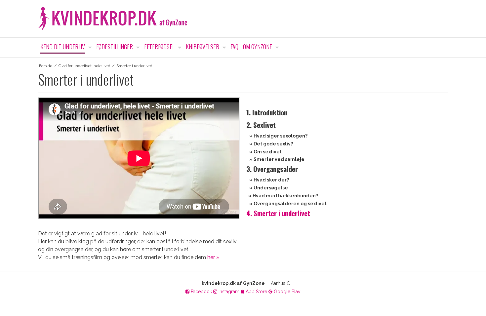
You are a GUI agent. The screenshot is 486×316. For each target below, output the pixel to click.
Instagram (228, 291)
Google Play (286, 291)
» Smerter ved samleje (276, 159)
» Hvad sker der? (269, 179)
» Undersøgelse (268, 187)
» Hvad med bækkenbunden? (283, 195)
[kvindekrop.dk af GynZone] (243, 18)
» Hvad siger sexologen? (278, 135)
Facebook (200, 291)
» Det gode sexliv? (271, 143)
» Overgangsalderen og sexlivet (288, 203)
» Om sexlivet (265, 151)
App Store (255, 291)
